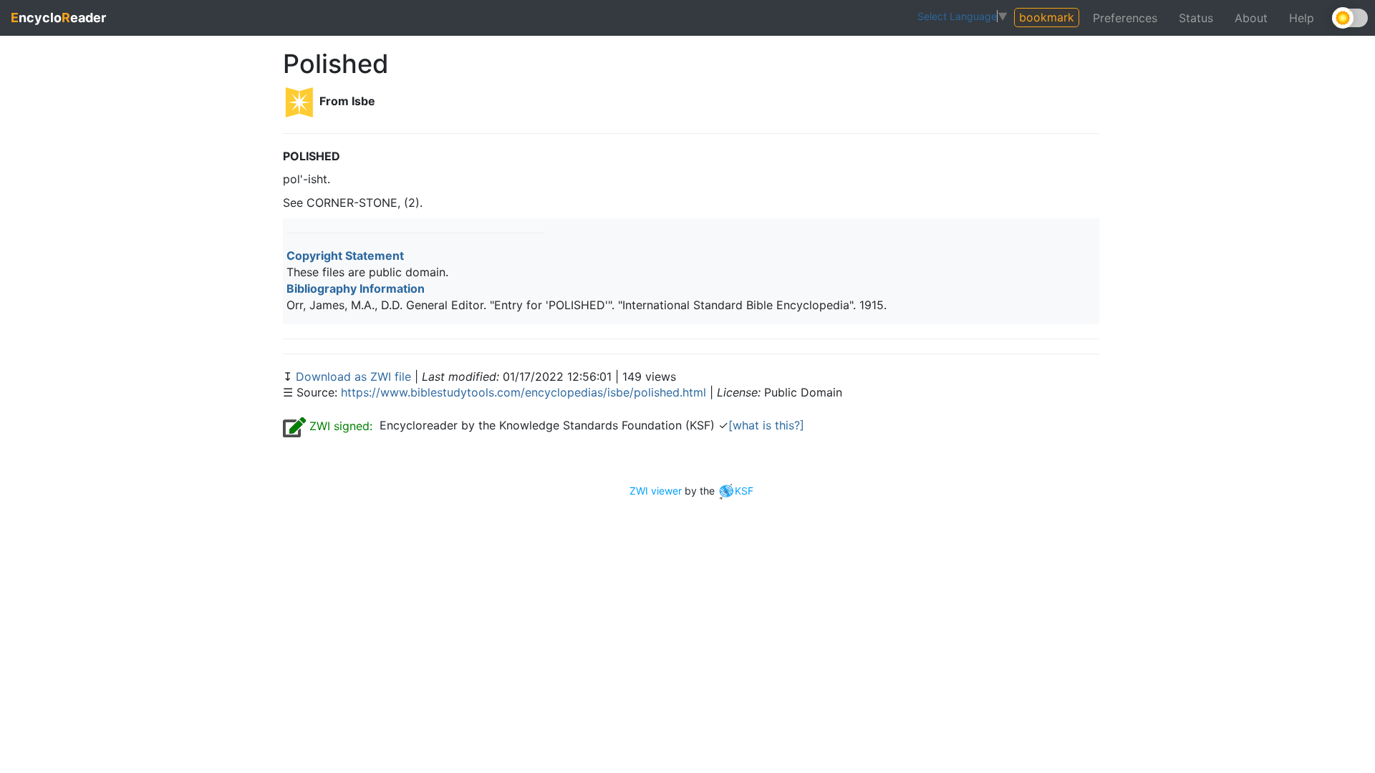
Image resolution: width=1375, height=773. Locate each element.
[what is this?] (766, 425)
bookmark (1046, 17)
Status (1196, 18)
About (1251, 18)
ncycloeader (58, 17)
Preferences (1125, 18)
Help (1301, 18)
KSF (744, 491)
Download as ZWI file (355, 376)
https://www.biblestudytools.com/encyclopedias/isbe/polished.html (523, 392)
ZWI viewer (655, 491)
